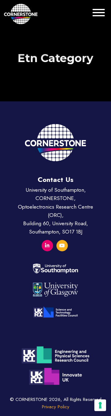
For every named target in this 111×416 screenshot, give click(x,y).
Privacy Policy (55, 406)
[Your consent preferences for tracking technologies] (100, 405)
